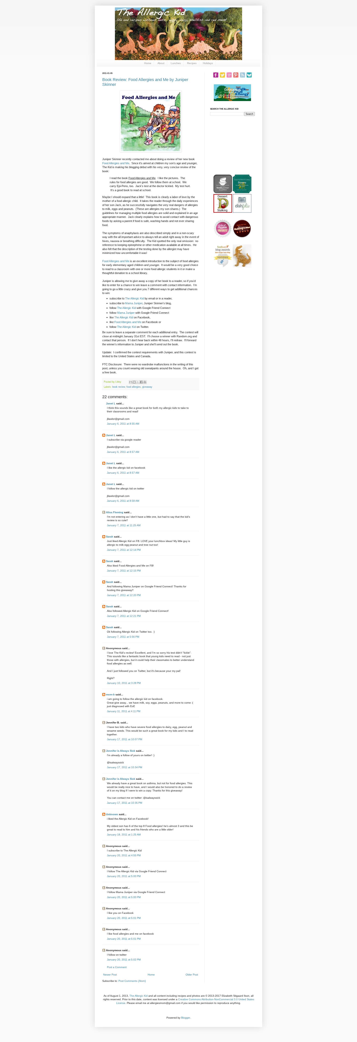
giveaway (147, 387)
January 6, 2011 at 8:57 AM (123, 451)
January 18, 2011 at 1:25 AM (124, 834)
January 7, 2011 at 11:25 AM (124, 525)
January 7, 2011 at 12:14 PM (124, 549)
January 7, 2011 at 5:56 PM (123, 636)
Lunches (176, 63)
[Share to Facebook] (141, 382)
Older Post (192, 974)
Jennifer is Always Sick (120, 750)
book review (118, 387)
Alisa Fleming (114, 512)
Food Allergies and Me (115, 163)
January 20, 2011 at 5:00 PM (124, 876)
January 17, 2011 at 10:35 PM (124, 802)
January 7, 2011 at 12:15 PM (124, 570)
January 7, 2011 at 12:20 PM (124, 595)
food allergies (133, 387)
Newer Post (110, 974)
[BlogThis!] (134, 382)
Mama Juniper (133, 303)
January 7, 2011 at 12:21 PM (124, 615)
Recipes (192, 63)
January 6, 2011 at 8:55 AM (123, 423)
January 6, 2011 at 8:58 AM (123, 500)
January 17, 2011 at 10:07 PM (124, 739)
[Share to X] (138, 382)
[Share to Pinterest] (145, 382)
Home (147, 63)
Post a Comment (117, 967)
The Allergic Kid (134, 298)
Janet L (110, 403)
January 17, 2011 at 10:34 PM (124, 767)
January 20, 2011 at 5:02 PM (124, 959)
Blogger (185, 1017)
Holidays (208, 63)
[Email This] (131, 382)
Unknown (112, 814)
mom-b (110, 694)
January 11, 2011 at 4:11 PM (123, 711)
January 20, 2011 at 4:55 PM (124, 855)
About (160, 63)
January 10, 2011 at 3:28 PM (124, 682)
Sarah (109, 536)
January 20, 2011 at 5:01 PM (124, 917)
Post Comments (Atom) (132, 980)
